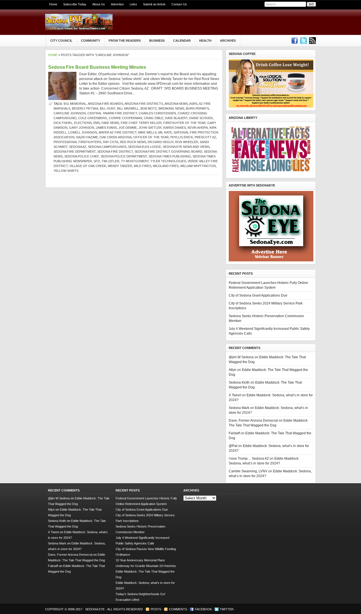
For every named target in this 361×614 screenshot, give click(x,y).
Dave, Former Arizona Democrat (253, 420)
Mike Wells (147, 132)
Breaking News (171, 108)
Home (53, 4)
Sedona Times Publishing (170, 156)
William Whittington (198, 166)
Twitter (227, 609)
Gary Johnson (81, 127)
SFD (97, 161)
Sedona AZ (77, 146)
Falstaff (234, 433)
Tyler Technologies (168, 161)
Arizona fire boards (105, 103)
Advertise (117, 4)
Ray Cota (110, 142)
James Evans (106, 127)
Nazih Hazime (87, 137)
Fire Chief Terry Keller (141, 122)
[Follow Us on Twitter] (303, 40)
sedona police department (124, 156)
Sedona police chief (81, 156)
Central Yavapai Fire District (112, 113)
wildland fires (166, 166)
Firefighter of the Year (184, 122)
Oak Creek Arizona (116, 137)
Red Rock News (133, 142)
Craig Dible (153, 118)
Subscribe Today (74, 4)
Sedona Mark (239, 408)
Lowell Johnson (82, 132)
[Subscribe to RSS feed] (312, 40)
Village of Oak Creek (87, 166)
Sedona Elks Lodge (144, 146)
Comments (178, 609)
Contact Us (179, 4)
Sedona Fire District (115, 151)
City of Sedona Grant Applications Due (258, 295)
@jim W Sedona (241, 357)
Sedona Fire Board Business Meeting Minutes (97, 67)
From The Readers (125, 40)
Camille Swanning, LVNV (248, 471)
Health (205, 40)
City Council (61, 40)
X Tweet (235, 395)
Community (90, 40)
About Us (98, 4)
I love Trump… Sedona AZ (249, 458)
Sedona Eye (95, 609)
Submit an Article (154, 4)
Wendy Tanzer (120, 166)
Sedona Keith (239, 382)
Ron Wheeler (186, 142)
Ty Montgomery (135, 161)
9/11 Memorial (74, 103)
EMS (96, 122)
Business (157, 40)
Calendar (182, 40)
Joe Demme (127, 127)
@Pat (233, 446)
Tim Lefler (110, 161)
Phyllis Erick (181, 137)
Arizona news (176, 103)
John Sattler (150, 127)
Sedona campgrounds (107, 146)
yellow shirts (66, 170)
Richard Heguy (160, 142)
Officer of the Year (151, 137)
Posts (156, 609)
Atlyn (232, 370)
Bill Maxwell (128, 108)
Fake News (110, 122)
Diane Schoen (201, 118)
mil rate (165, 132)
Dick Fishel (63, 122)
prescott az (205, 137)
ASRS (193, 103)
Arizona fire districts (143, 103)
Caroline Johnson (70, 113)
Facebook (203, 609)
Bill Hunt (107, 108)
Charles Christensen (157, 113)
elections (83, 122)
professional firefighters (77, 142)
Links (133, 4)
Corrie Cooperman (125, 118)
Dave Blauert (176, 118)
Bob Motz (148, 108)
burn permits (197, 108)
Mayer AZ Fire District (118, 132)
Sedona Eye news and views (186, 146)
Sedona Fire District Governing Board (168, 151)
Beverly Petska (85, 108)
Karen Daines (174, 127)
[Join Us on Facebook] (294, 40)
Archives (228, 40)
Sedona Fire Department (75, 151)
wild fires (142, 166)
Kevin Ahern (198, 127)
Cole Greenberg (92, 118)
